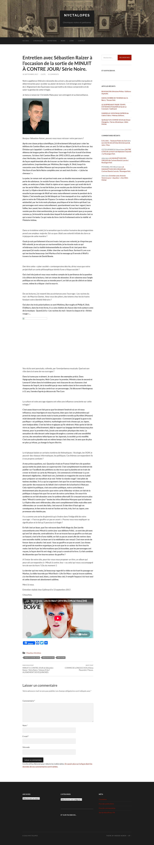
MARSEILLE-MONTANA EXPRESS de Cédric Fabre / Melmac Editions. (115, 114)
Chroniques (38, 41)
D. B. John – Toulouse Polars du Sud (114, 141)
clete (43, 74)
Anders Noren (120, 836)
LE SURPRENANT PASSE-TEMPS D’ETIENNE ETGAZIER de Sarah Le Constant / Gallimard (114, 106)
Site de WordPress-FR (107, 812)
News (63, 41)
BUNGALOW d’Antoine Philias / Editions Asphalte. (116, 92)
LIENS (71, 41)
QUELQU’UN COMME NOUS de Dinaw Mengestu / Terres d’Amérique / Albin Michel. (116, 122)
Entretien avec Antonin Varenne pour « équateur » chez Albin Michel (115, 178)
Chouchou (29, 653)
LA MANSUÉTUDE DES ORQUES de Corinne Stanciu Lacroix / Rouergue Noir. (115, 160)
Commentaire (29, 701)
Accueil (26, 41)
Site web (26, 747)
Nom (25, 725)
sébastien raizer (48, 657)
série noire (61, 657)
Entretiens (52, 41)
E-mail (26, 736)
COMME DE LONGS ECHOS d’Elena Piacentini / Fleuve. (79, 667)
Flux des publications (106, 804)
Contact (81, 41)
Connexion (103, 799)
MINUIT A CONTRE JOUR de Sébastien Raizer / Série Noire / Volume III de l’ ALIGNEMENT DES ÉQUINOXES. (38, 668)
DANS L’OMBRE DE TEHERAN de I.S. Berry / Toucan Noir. (115, 99)
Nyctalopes (77, 15)
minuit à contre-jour (31, 657)
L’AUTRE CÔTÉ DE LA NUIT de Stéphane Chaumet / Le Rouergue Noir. (116, 151)
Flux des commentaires (107, 808)
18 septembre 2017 (30, 74)
